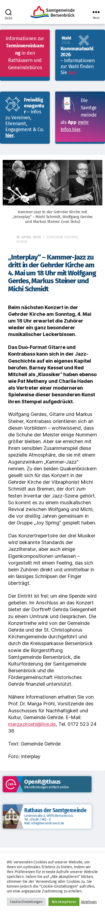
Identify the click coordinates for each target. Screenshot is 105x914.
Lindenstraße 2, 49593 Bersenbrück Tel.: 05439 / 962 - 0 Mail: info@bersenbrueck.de (48, 819)
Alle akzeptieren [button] (64, 902)
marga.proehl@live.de (32, 724)
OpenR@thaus (42, 781)
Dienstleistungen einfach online (46, 787)
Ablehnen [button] (89, 901)
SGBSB (21, 242)
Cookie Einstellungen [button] (26, 902)
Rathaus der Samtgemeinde (55, 810)
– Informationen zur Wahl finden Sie (78, 66)
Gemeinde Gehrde (62, 237)
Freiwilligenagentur (34, 106)
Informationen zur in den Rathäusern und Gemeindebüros (25, 53)
